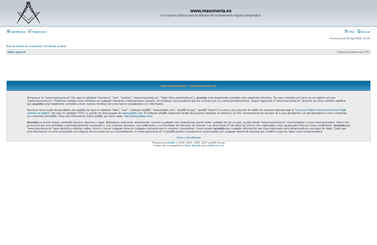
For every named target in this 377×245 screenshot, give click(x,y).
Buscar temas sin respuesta (24, 46)
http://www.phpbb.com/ (138, 116)
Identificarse (18, 31)
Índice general (17, 51)
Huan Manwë (192, 145)
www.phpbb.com (132, 113)
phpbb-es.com (215, 145)
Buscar (365, 31)
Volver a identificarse (188, 137)
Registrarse (39, 31)
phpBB (171, 142)
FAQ (351, 31)
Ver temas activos (55, 46)
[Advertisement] (99, 68)
